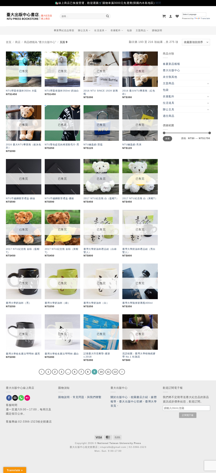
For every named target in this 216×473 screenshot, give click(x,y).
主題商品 (141, 30)
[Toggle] (208, 83)
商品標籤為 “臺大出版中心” (40, 42)
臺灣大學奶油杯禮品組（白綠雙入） (100, 251)
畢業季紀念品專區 (64, 30)
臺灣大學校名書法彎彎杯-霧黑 (23, 353)
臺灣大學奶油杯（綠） (57, 302)
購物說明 (157, 30)
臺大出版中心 (171, 70)
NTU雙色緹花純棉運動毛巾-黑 (62, 144)
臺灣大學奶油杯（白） (96, 302)
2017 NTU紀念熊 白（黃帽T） (140, 198)
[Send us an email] (15, 398)
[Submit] (107, 16)
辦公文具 (83, 30)
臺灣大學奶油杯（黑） (18, 302)
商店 (17, 42)
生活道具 (99, 30)
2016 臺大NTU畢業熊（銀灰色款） (23, 146)
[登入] (170, 16)
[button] (164, 16)
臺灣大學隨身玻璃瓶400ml (137, 302)
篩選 (167, 138)
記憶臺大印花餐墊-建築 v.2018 (97, 355)
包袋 (129, 30)
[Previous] (42, 372)
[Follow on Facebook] (9, 398)
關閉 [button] (158, 3)
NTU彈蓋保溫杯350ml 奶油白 (62, 90)
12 (115, 371)
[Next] (122, 372)
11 (108, 371)
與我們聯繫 (94, 397)
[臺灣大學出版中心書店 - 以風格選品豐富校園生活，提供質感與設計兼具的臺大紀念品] (30, 16)
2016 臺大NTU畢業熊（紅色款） (138, 92)
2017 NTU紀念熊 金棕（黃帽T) (61, 251)
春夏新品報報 (171, 63)
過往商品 (168, 115)
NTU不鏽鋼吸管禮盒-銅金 (20, 198)
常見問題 (78, 397)
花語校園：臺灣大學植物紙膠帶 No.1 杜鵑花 (138, 355)
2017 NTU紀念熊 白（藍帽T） (101, 198)
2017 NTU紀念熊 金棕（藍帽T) (23, 251)
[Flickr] (27, 398)
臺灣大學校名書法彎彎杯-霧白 (62, 353)
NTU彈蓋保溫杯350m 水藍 (21, 90)
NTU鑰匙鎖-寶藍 (93, 144)
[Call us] (21, 398)
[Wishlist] (177, 16)
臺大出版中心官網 (130, 401)
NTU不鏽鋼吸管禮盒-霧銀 (59, 198)
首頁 (8, 42)
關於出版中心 (119, 397)
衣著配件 (116, 30)
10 (101, 371)
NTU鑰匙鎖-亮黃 (132, 144)
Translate (205, 18)
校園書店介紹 (139, 397)
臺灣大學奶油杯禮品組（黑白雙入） (138, 251)
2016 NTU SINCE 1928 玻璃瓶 (101, 92)
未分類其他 (170, 76)
